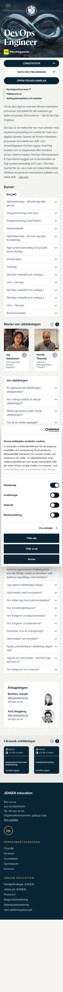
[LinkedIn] (8, 830)
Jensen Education (19, 878)
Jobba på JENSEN (15, 889)
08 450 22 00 (15, 701)
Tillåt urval (31, 548)
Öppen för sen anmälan (31, 80)
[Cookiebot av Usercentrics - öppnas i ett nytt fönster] (45, 430)
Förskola (9, 853)
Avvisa (31, 559)
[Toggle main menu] (8, 5)
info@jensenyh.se (18, 697)
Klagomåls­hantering (16, 899)
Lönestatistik (31, 63)
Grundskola (11, 858)
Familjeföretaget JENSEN (19, 884)
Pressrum (10, 894)
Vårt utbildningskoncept (18, 909)
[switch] (54, 495)
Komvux (9, 868)
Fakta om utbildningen (31, 72)
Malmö (11, 194)
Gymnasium (11, 863)
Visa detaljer (46, 528)
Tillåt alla (31, 538)
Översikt (9, 848)
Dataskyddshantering (16, 904)
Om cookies (11, 819)
